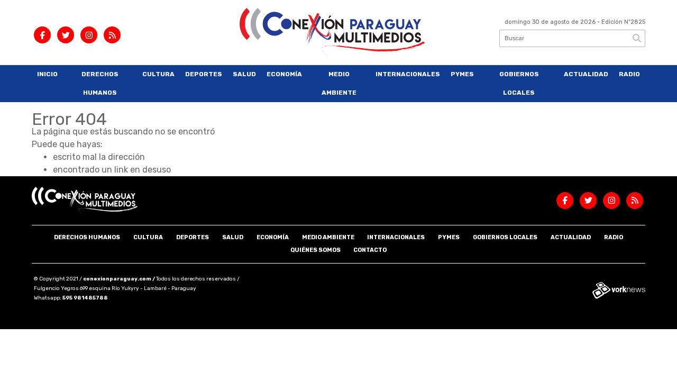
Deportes (203, 74)
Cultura (158, 74)
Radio (629, 74)
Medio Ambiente (339, 83)
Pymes (462, 74)
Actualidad (586, 74)
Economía (284, 74)
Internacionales (408, 74)
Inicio (47, 74)
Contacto (370, 250)
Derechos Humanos (99, 83)
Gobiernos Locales (519, 83)
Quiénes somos (315, 250)
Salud (244, 74)
